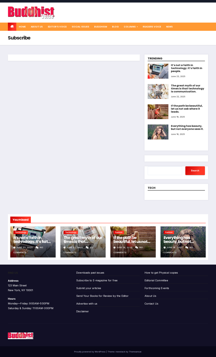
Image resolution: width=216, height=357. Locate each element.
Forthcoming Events (157, 288)
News (169, 26)
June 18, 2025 (125, 247)
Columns (130, 26)
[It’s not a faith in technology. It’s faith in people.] (158, 66)
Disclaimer (82, 311)
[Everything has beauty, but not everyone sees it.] (158, 126)
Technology (20, 232)
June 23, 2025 (24, 247)
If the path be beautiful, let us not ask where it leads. (187, 109)
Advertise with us (86, 303)
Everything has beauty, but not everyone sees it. (187, 127)
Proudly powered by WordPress (90, 351)
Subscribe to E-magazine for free (96, 280)
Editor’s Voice (57, 26)
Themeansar (135, 351)
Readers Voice (152, 26)
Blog (115, 26)
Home (22, 26)
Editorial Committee (156, 280)
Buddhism (100, 26)
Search (195, 170)
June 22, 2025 (75, 247)
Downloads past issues (90, 272)
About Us (37, 26)
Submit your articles (88, 288)
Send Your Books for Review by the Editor (102, 295)
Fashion (118, 232)
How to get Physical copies (161, 272)
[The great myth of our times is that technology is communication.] (158, 86)
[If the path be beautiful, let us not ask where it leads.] (158, 106)
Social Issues (80, 26)
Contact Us (151, 303)
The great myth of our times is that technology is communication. (187, 88)
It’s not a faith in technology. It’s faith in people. (186, 68)
